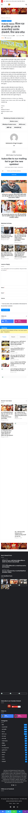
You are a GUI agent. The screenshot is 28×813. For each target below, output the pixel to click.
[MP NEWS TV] (9, 4)
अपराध (3, 756)
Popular (4, 337)
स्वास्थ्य (3, 754)
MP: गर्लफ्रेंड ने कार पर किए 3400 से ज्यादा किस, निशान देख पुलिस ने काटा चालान (7, 255)
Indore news (14, 121)
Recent (13, 337)
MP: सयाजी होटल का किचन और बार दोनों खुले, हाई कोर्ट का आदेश (7, 236)
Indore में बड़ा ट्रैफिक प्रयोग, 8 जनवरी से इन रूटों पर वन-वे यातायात (17, 350)
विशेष (3, 724)
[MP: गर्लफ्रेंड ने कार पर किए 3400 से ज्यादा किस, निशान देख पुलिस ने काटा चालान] (7, 248)
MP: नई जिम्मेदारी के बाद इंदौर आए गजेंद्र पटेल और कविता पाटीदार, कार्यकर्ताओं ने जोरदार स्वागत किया (20, 237)
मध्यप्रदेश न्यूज (18, 127)
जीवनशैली (3, 745)
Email (2, 293)
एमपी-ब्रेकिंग (9, 20)
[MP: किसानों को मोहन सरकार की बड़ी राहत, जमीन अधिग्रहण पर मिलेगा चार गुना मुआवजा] (21, 248)
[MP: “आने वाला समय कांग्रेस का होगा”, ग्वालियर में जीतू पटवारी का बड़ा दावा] (21, 476)
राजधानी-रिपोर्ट (4, 727)
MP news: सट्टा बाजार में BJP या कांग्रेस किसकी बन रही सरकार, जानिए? (17, 357)
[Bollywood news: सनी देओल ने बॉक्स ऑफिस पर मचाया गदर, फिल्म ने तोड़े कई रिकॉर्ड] (5, 343)
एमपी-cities (8, 17)
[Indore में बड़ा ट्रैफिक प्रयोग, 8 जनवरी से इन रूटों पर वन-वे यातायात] (5, 350)
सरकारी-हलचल (4, 740)
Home (3, 17)
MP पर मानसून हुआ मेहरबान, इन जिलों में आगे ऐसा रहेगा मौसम (18, 369)
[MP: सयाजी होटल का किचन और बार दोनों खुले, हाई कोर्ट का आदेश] (7, 230)
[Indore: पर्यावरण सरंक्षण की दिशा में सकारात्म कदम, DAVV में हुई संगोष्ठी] (5, 364)
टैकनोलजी (4, 761)
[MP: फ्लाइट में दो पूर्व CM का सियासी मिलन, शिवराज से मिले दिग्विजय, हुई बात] (23, 695)
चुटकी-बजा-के (4, 750)
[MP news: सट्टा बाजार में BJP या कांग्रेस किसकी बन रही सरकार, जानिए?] (5, 357)
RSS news (22, 124)
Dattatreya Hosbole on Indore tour (14, 118)
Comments (22, 337)
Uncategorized (5, 747)
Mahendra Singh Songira (8, 35)
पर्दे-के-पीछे (4, 738)
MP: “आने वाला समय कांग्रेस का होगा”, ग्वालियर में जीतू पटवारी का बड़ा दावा (20, 534)
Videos (3, 759)
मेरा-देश (3, 731)
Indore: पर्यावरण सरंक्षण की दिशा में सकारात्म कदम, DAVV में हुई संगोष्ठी (18, 363)
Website (3, 298)
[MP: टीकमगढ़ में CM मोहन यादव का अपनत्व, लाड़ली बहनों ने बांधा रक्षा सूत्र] (5, 695)
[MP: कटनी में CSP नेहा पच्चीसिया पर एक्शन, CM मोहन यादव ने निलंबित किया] (23, 638)
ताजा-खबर (4, 736)
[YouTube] (14, 785)
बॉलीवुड (3, 743)
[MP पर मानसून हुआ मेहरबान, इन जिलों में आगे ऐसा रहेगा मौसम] (5, 371)
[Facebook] (12, 785)
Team (18, 803)
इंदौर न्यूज (9, 127)
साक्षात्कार (3, 752)
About (14, 803)
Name (3, 287)
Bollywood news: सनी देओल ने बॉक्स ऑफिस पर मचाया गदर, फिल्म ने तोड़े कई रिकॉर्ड (18, 343)
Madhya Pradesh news (9, 124)
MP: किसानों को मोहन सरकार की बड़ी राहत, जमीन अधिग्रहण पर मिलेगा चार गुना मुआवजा (20, 255)
